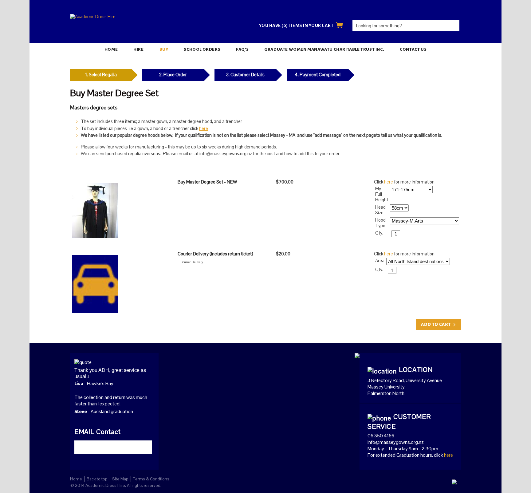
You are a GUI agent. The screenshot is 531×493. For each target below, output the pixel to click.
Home (111, 49)
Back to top (97, 479)
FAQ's (242, 49)
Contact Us (413, 49)
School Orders (202, 49)
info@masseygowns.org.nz (396, 442)
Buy (163, 49)
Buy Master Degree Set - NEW (207, 182)
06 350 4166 (381, 435)
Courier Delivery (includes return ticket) (215, 254)
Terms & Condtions (151, 479)
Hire (138, 49)
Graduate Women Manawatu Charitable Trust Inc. (324, 49)
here (203, 128)
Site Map (120, 479)
